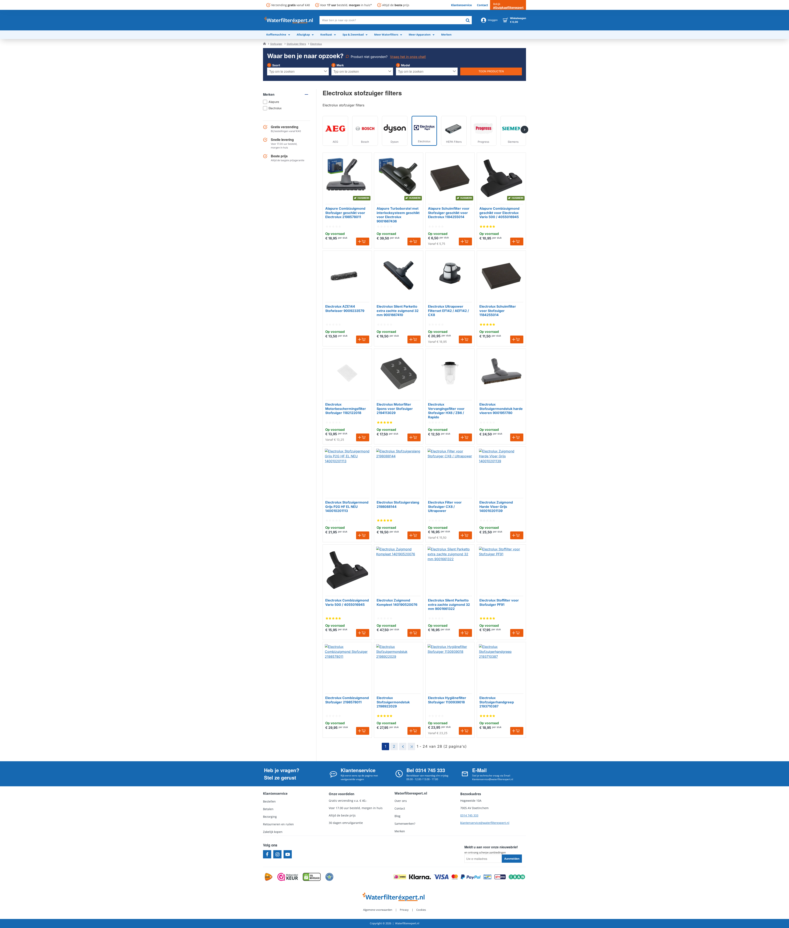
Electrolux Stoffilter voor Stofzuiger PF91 (499, 602)
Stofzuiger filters (296, 43)
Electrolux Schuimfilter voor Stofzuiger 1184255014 (497, 310)
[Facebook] (267, 854)
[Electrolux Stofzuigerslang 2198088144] (398, 471)
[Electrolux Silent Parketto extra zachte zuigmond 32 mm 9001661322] (450, 569)
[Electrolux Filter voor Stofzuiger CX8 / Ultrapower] (450, 471)
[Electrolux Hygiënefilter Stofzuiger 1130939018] (450, 666)
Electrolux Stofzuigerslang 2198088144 (398, 504)
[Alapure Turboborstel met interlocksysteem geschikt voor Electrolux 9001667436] (398, 177)
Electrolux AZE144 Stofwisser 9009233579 (344, 308)
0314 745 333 (469, 815)
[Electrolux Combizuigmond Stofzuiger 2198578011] (347, 666)
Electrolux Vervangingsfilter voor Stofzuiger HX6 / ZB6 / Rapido (446, 410)
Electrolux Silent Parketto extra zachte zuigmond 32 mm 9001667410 (398, 310)
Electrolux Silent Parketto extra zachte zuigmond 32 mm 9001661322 (449, 604)
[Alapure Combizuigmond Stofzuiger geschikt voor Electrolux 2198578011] (347, 177)
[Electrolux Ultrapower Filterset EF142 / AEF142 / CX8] (450, 275)
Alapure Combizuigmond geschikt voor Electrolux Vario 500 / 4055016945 (499, 212)
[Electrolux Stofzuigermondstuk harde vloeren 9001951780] (501, 373)
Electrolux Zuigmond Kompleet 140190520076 (397, 602)
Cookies (421, 910)
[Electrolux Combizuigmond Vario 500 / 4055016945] (347, 569)
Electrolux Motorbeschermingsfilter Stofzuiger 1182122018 (345, 408)
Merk (340, 65)
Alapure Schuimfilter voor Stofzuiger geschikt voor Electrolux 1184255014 (448, 212)
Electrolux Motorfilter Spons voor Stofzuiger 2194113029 (395, 408)
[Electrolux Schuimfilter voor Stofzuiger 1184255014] (501, 275)
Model (405, 65)
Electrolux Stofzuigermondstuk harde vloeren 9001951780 (501, 408)
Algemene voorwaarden (377, 910)
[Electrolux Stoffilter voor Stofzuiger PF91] (501, 569)
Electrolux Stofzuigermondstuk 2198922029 (393, 702)
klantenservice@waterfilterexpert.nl (484, 823)
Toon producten (491, 71)
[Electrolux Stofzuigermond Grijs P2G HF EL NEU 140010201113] (347, 471)
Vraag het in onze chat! (408, 57)
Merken (269, 94)
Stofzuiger (276, 43)
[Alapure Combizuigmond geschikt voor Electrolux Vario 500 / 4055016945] (501, 177)
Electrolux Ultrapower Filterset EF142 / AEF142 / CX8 (448, 310)
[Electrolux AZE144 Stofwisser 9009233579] (347, 275)
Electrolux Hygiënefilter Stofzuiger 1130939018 (447, 700)
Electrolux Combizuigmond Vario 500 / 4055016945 (347, 602)
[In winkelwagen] (362, 241)
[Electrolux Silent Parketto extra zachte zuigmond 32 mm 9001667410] (398, 275)
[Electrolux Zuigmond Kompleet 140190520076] (398, 569)
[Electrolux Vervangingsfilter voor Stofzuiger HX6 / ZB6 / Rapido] (450, 373)
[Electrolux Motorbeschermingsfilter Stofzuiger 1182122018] (347, 373)
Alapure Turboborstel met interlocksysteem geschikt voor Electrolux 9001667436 (398, 214)
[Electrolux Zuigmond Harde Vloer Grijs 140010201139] (501, 471)
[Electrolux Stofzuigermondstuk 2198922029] (398, 666)
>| (411, 746)
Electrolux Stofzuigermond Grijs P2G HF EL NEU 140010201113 (346, 506)
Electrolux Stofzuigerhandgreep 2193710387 (496, 702)
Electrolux (316, 43)
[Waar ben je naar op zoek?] (468, 20)
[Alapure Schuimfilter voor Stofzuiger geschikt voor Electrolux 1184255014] (450, 177)
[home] (264, 43)
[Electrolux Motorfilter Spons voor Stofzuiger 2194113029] (398, 373)
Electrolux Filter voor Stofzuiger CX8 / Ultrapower (445, 506)
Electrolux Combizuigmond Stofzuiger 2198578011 (347, 700)
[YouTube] (288, 854)
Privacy (404, 910)
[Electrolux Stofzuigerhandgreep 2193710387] (501, 666)
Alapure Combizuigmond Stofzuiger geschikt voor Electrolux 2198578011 (345, 212)
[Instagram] (277, 854)
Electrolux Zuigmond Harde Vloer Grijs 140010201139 (496, 506)
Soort (276, 65)
